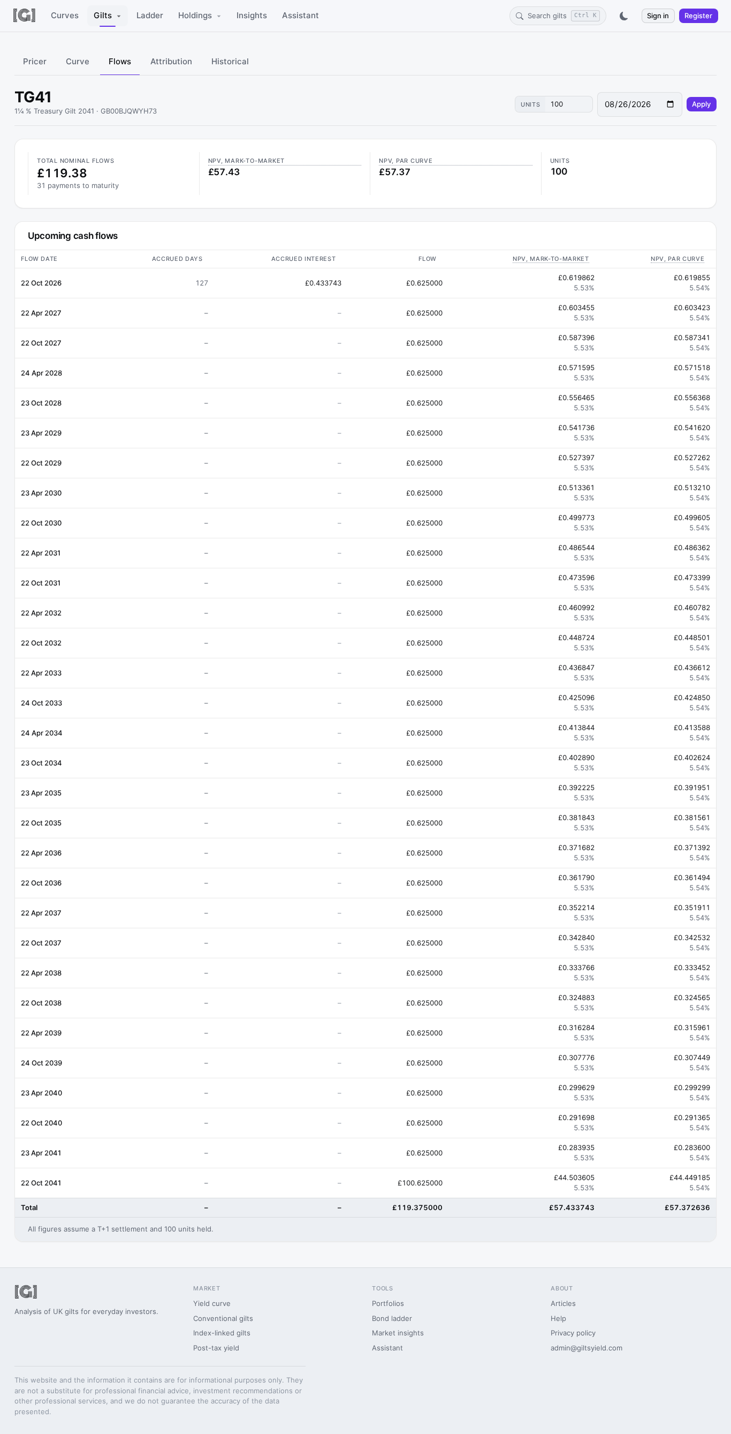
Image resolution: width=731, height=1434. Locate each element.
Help (558, 1318)
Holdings (195, 15)
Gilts (103, 15)
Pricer (35, 61)
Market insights (398, 1332)
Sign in (658, 15)
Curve (77, 61)
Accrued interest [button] (303, 258)
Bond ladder (392, 1318)
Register (698, 15)
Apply (701, 104)
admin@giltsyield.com (586, 1347)
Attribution (171, 61)
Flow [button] (427, 258)
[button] (524, 259)
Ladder (149, 15)
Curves (65, 15)
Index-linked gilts (221, 1332)
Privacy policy (573, 1332)
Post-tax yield (216, 1347)
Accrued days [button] (177, 258)
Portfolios (388, 1303)
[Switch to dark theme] (624, 16)
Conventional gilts (223, 1318)
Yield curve (212, 1303)
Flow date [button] (39, 258)
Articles (563, 1303)
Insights (252, 15)
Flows (120, 61)
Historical (230, 61)
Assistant (300, 15)
